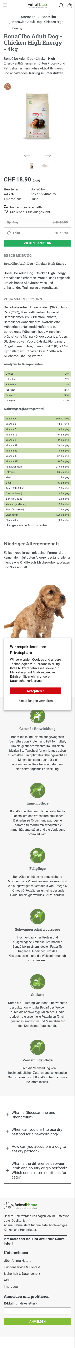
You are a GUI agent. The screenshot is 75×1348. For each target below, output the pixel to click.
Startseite (28, 17)
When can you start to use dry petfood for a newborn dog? (37, 1131)
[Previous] (27, 155)
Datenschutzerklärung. (26, 680)
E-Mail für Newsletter (20, 1303)
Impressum (12, 1286)
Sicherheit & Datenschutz (22, 1273)
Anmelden (37, 1321)
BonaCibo (49, 17)
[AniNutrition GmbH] (37, 5)
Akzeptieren (36, 691)
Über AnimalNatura (17, 1261)
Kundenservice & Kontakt (22, 1267)
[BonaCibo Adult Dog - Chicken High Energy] (37, 116)
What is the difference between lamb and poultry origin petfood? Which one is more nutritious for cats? (39, 1170)
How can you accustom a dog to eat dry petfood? (39, 1148)
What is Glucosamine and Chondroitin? (33, 1114)
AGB (7, 1280)
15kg (40, 233)
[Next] (48, 155)
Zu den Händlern (37, 243)
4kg (40, 222)
